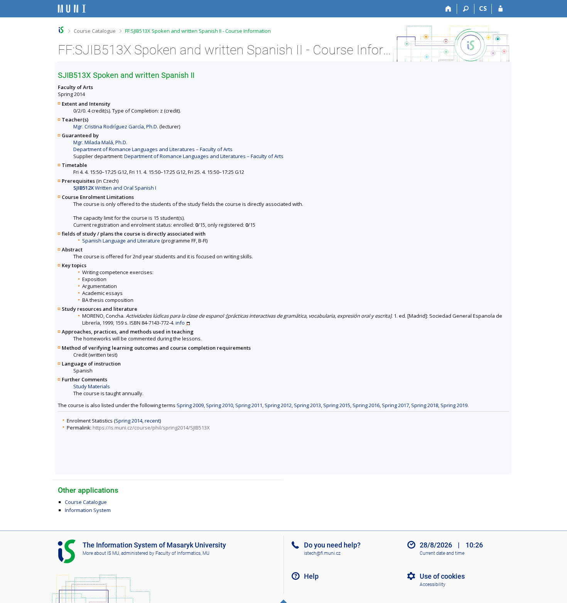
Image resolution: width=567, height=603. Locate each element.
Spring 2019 (453, 405)
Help (311, 576)
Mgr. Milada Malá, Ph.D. (100, 142)
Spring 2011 (248, 405)
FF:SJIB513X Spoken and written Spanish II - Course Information (198, 30)
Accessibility (433, 584)
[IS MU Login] (500, 9)
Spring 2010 (219, 405)
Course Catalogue (95, 30)
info (180, 322)
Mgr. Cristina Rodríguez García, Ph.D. (115, 126)
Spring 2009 (190, 405)
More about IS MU (101, 553)
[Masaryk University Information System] (72, 8)
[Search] (465, 9)
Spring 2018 (424, 405)
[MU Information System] (61, 30)
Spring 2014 (128, 420)
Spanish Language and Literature (121, 240)
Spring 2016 (366, 405)
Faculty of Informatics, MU (182, 553)
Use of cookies (442, 576)
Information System (88, 510)
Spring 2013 (307, 405)
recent (152, 420)
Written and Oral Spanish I (114, 187)
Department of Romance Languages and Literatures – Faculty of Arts (153, 149)
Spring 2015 (336, 405)
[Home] (448, 9)
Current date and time (442, 553)
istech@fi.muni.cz (322, 553)
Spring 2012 (278, 405)
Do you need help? (332, 545)
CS (483, 8)
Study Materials (91, 386)
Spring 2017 (395, 405)
